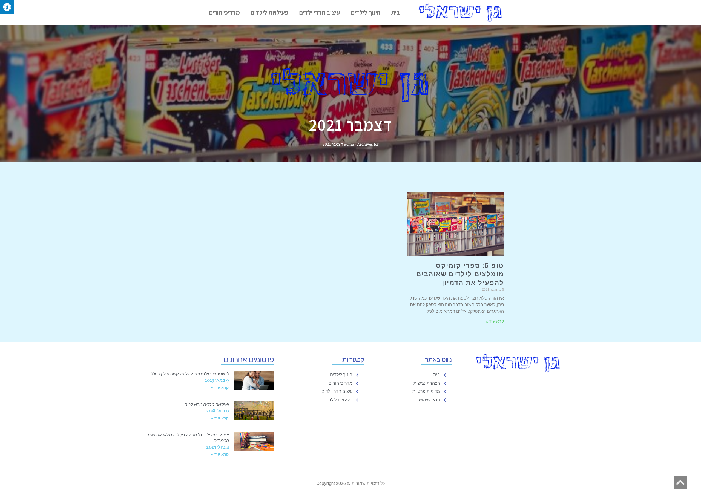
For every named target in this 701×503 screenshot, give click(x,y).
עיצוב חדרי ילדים (319, 12)
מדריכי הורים (224, 12)
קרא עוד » (495, 321)
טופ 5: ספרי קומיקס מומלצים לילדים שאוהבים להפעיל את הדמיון (460, 274)
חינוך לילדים (365, 12)
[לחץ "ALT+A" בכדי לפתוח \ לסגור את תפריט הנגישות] (7, 7)
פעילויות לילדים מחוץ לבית (206, 404)
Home (349, 144)
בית (395, 12)
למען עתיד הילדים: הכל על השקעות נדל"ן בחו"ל (190, 373)
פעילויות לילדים (269, 12)
